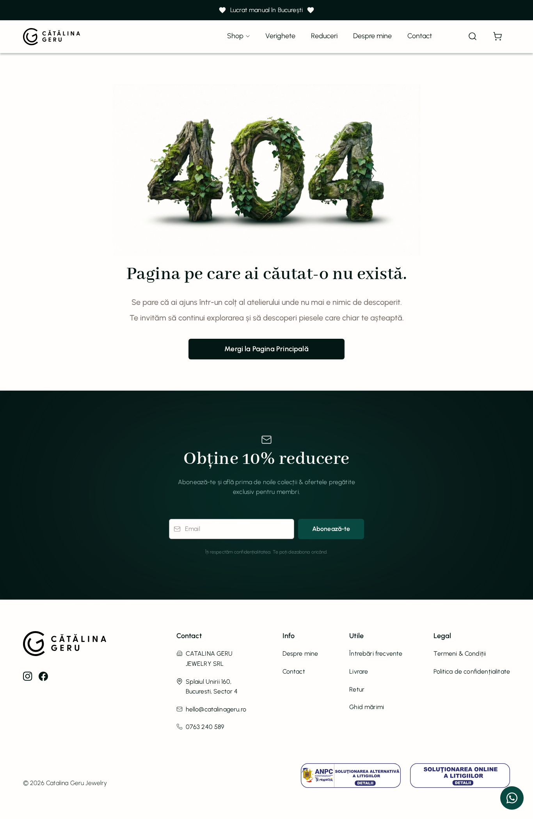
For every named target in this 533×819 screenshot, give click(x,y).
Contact (419, 36)
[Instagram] (27, 676)
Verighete (280, 36)
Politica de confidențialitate (472, 671)
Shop (235, 36)
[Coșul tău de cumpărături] (497, 36)
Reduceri (324, 36)
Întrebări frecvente (375, 653)
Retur (356, 689)
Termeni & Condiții (460, 653)
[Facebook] (43, 676)
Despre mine (372, 36)
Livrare (358, 671)
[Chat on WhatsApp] (512, 798)
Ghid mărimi (366, 707)
